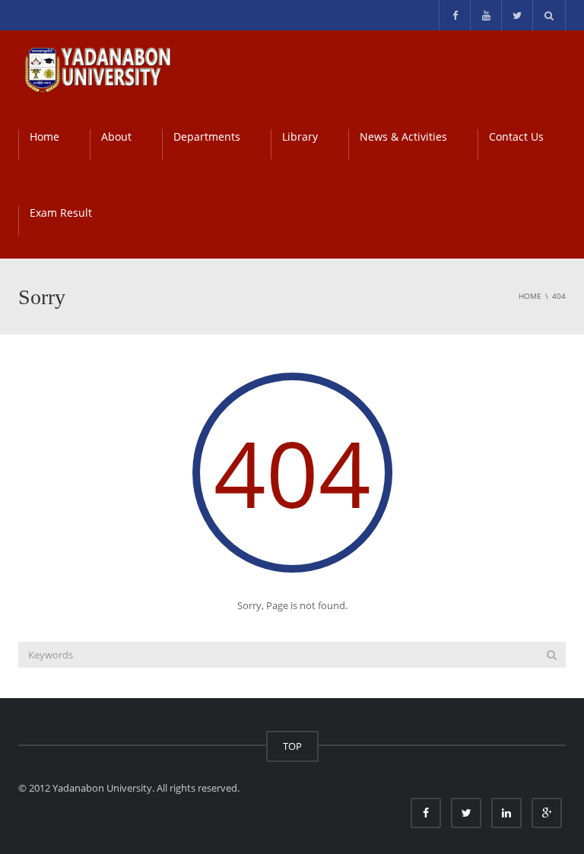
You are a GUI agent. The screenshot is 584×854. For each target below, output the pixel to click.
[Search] (552, 655)
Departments (206, 136)
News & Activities (403, 136)
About (116, 136)
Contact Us (516, 136)
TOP (292, 746)
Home (44, 136)
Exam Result (61, 212)
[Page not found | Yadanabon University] (97, 68)
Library (300, 136)
